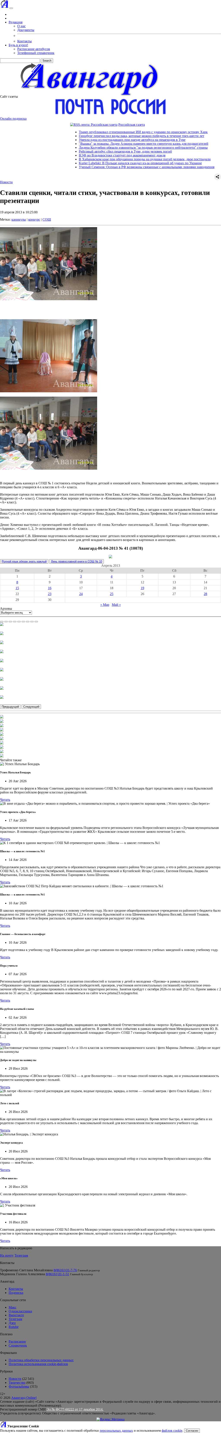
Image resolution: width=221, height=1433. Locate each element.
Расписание (17, 1341)
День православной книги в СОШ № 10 (76, 561)
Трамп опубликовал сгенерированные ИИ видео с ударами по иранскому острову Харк (120, 132)
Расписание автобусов (33, 49)
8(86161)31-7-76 (65, 1270)
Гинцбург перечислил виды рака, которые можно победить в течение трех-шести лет (119, 136)
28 (205, 594)
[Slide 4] (14, 621)
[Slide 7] (27, 621)
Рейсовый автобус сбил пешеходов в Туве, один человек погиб (102, 151)
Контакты (24, 41)
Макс (12, 1307)
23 (49, 594)
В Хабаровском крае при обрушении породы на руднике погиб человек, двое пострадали (122, 159)
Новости (6, 182)
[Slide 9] (36, 621)
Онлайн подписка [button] (13, 118)
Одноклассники (20, 1311)
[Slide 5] (19, 621)
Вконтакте (16, 1315)
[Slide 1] (1, 621)
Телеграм (21, 1255)
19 (142, 588)
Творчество (17, 1382)
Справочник (18, 1345)
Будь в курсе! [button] (18, 45)
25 (111, 594)
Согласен (192, 1430)
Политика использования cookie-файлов (38, 1364)
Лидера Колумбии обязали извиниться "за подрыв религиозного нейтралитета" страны (120, 147)
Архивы (6, 608)
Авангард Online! (24, 1397)
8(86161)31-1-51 (57, 1274)
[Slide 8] (32, 621)
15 (17, 588)
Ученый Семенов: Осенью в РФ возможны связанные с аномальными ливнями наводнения (124, 167)
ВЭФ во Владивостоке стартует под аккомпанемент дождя (99, 155)
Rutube (14, 1327)
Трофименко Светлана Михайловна (26, 1270)
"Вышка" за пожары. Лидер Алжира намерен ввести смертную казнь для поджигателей (121, 143)
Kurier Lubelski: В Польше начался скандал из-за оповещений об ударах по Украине (117, 163)
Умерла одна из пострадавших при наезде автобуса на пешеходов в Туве (109, 140)
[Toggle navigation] (11, 8)
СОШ (47, 219)
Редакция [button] (15, 22)
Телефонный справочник (35, 53)
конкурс (34, 219)
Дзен (12, 1323)
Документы (25, 30)
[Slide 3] (10, 621)
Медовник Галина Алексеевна (22, 1274)
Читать (5, 799)
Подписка (16, 1292)
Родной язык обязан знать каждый (24, 561)
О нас (21, 26)
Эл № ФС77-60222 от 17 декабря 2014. (75, 1409)
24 (81, 594)
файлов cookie (172, 1430)
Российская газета (109, 124)
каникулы (18, 219)
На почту (7, 1255)
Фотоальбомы (19, 1386)
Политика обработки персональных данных (41, 1360)
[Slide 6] (23, 621)
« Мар (104, 604)
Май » (116, 604)
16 (49, 588)
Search (47, 60)
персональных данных (116, 1430)
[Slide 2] (6, 621)
